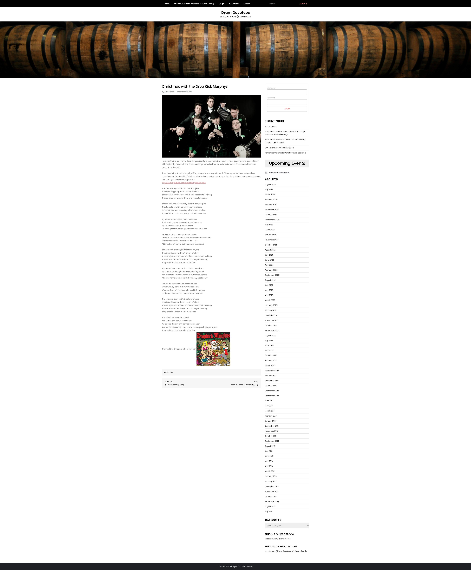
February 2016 (271, 476)
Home (166, 3)
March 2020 (270, 365)
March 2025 (270, 230)
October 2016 (270, 436)
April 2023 (269, 295)
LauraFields (169, 92)
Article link (168, 372)
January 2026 (270, 204)
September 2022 (272, 330)
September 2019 (272, 370)
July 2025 (269, 225)
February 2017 (271, 416)
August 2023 (270, 280)
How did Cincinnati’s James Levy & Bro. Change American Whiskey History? (285, 133)
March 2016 (270, 471)
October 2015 (270, 496)
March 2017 (270, 411)
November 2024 (272, 240)
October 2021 (270, 355)
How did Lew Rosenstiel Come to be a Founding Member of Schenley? (285, 141)
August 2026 (270, 184)
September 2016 (272, 441)
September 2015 (272, 501)
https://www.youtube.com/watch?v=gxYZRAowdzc (184, 182)
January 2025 (270, 235)
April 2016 (269, 466)
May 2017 (269, 406)
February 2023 (271, 305)
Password (271, 98)
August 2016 (270, 446)
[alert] (287, 172)
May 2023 (269, 290)
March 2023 (270, 300)
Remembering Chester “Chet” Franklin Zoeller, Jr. (285, 153)
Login (222, 3)
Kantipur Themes (245, 566)
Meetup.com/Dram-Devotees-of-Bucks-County (286, 551)
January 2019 (270, 375)
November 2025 (271, 209)
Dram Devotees (235, 12)
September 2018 (272, 391)
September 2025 (272, 220)
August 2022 (270, 335)
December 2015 (271, 486)
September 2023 (272, 275)
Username (271, 88)
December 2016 (271, 426)
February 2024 (271, 270)
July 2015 (268, 511)
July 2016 (268, 451)
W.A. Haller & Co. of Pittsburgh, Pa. (279, 148)
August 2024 (270, 250)
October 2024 (271, 245)
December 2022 (272, 315)
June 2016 (269, 456)
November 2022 (271, 320)
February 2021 (270, 360)
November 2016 (271, 431)
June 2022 (269, 345)
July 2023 (269, 285)
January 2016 (270, 481)
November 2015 (271, 491)
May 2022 (269, 350)
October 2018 (270, 385)
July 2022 (269, 340)
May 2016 (269, 461)
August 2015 (270, 506)
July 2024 (269, 255)
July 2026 (269, 189)
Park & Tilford (270, 126)
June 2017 (269, 401)
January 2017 (270, 421)
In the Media (234, 3)
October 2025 (271, 214)
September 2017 (272, 396)
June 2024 (269, 260)
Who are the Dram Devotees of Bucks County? (194, 3)
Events (247, 3)
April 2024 (269, 265)
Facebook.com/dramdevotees (278, 539)
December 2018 (271, 380)
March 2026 (270, 194)
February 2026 (271, 199)
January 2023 (270, 310)
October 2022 (271, 325)
